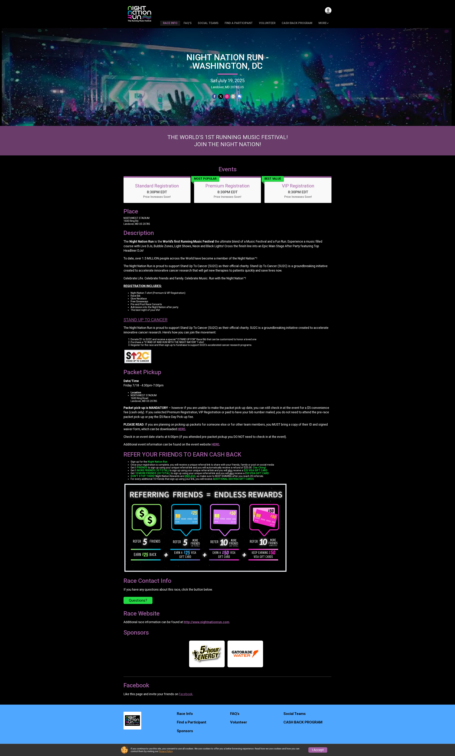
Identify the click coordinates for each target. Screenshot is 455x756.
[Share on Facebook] (214, 96)
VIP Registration (298, 186)
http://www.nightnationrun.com (206, 622)
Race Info (170, 23)
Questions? (138, 600)
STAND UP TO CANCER (145, 319)
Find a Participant (239, 23)
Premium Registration (227, 186)
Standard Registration (157, 186)
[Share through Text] (239, 96)
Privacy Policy (165, 751)
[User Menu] (328, 10)
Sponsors (185, 731)
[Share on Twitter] (220, 96)
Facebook (185, 694)
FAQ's (188, 23)
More (322, 23)
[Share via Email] (233, 96)
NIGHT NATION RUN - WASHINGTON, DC (227, 61)
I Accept (318, 750)
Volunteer (267, 23)
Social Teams (208, 23)
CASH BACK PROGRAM (297, 23)
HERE (181, 429)
